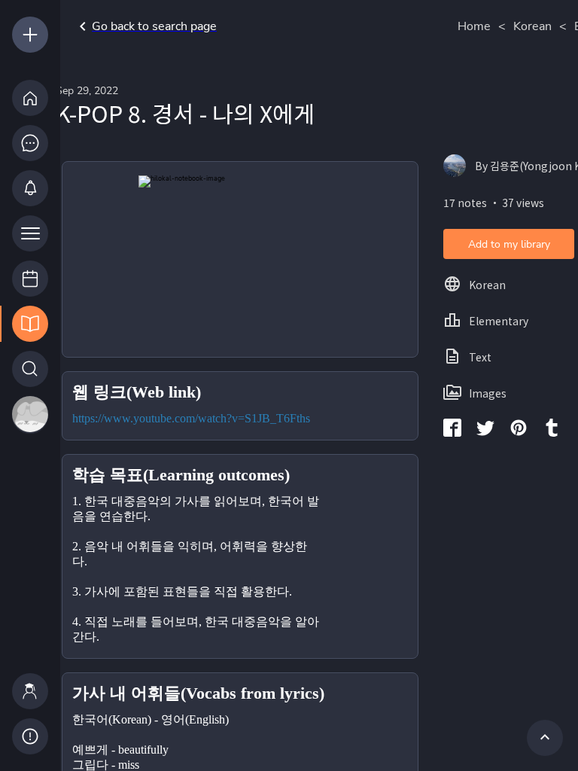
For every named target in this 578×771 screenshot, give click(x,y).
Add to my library (509, 244)
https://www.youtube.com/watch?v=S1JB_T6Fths (191, 418)
